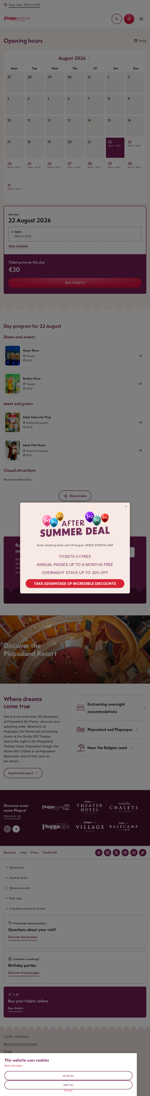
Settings (68, 1090)
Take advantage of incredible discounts (75, 583)
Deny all (68, 1084)
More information (13, 1065)
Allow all (68, 1075)
